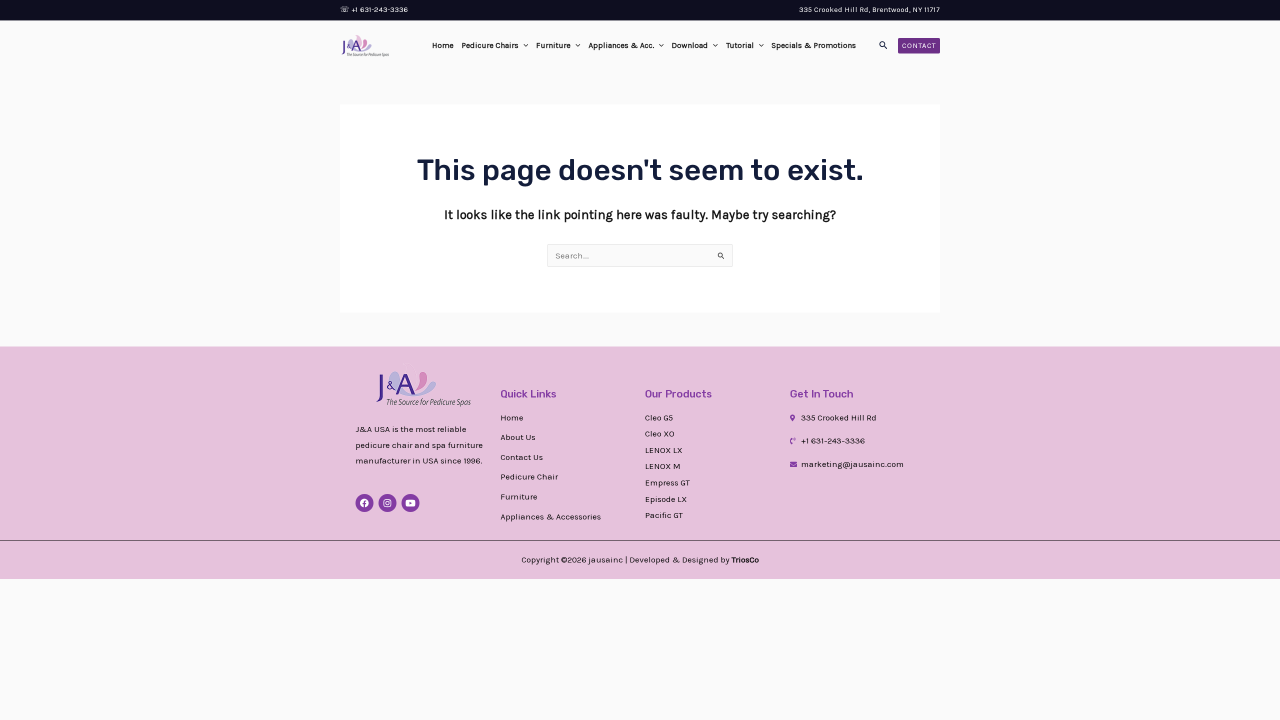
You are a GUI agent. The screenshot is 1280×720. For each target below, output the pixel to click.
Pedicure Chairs (490, 45)
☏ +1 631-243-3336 (374, 9)
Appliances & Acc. (621, 45)
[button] (523, 45)
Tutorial (740, 45)
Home (443, 45)
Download (690, 45)
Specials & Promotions (814, 45)
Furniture (553, 45)
